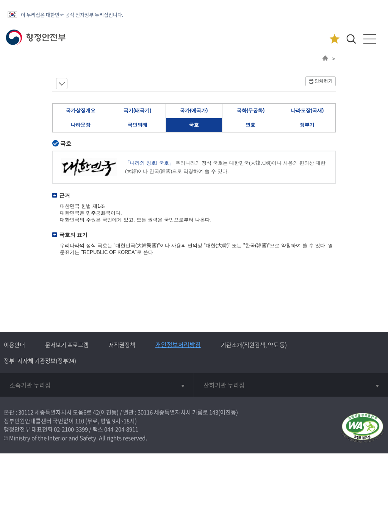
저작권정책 (122, 345)
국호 (194, 125)
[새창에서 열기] (362, 428)
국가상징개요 (80, 110)
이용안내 (14, 345)
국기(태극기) (137, 110)
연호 (250, 125)
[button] (351, 39)
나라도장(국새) (307, 110)
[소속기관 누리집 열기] (97, 385)
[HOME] (325, 59)
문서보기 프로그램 (67, 345)
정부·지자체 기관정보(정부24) (40, 361)
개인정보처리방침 (178, 344)
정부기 (307, 125)
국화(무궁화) (250, 110)
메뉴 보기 (61, 83)
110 (79, 421)
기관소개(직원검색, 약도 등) (254, 345)
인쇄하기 (323, 81)
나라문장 (81, 125)
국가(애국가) (194, 110)
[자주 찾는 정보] (334, 39)
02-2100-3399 (71, 429)
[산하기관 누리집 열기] (291, 385)
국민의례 (137, 125)
